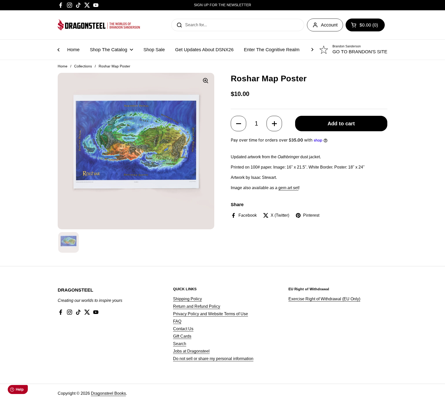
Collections (83, 66)
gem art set (288, 188)
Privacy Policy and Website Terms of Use (210, 314)
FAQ (177, 321)
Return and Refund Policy (196, 306)
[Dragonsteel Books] (99, 25)
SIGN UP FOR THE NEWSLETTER (222, 5)
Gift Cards (182, 336)
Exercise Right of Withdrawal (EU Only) (324, 299)
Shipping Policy (187, 299)
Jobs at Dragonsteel (191, 351)
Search (179, 343)
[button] (238, 123)
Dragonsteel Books (108, 393)
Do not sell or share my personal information (213, 358)
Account (329, 25)
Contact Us (183, 329)
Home (62, 66)
